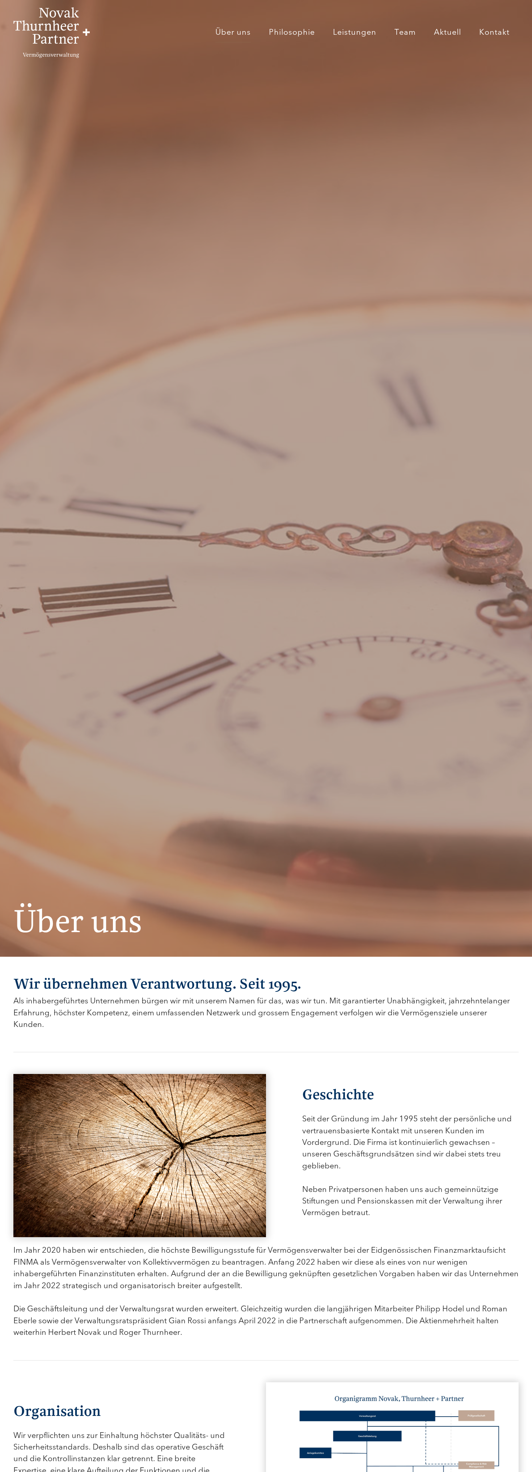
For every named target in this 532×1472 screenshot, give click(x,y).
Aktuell (447, 32)
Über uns (233, 32)
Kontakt (494, 32)
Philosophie (292, 32)
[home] (51, 32)
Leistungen (354, 32)
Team (405, 32)
